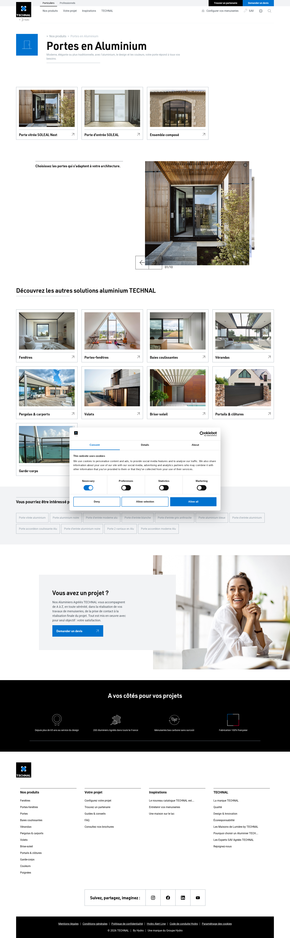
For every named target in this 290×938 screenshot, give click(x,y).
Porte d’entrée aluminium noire (82, 528)
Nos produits (50, 10)
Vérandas (222, 357)
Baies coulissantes (164, 357)
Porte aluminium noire (66, 517)
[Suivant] (155, 262)
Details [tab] (145, 445)
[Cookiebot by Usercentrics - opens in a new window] (202, 433)
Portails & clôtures (229, 414)
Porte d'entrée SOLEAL (101, 134)
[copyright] (245, 165)
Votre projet (70, 10)
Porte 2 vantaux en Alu (120, 528)
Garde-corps (28, 471)
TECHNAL (107, 10)
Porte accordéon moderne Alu (158, 528)
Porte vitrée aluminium (32, 517)
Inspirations (89, 10)
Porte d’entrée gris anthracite (174, 517)
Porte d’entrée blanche (138, 517)
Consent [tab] (95, 445)
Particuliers (48, 3)
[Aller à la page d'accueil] (23, 11)
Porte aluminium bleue (212, 517)
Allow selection (145, 501)
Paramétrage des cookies (217, 923)
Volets (89, 414)
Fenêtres (25, 357)
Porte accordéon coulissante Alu (38, 528)
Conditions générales (95, 923)
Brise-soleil (159, 414)
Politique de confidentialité (127, 923)
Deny (97, 501)
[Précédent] (142, 262)
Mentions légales (68, 923)
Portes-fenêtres (96, 357)
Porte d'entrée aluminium (247, 517)
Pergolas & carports (34, 414)
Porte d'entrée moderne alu (101, 517)
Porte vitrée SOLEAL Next (38, 134)
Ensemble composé (164, 134)
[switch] (126, 487)
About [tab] (195, 445)
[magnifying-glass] (269, 11)
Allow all (193, 501)
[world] (260, 11)
